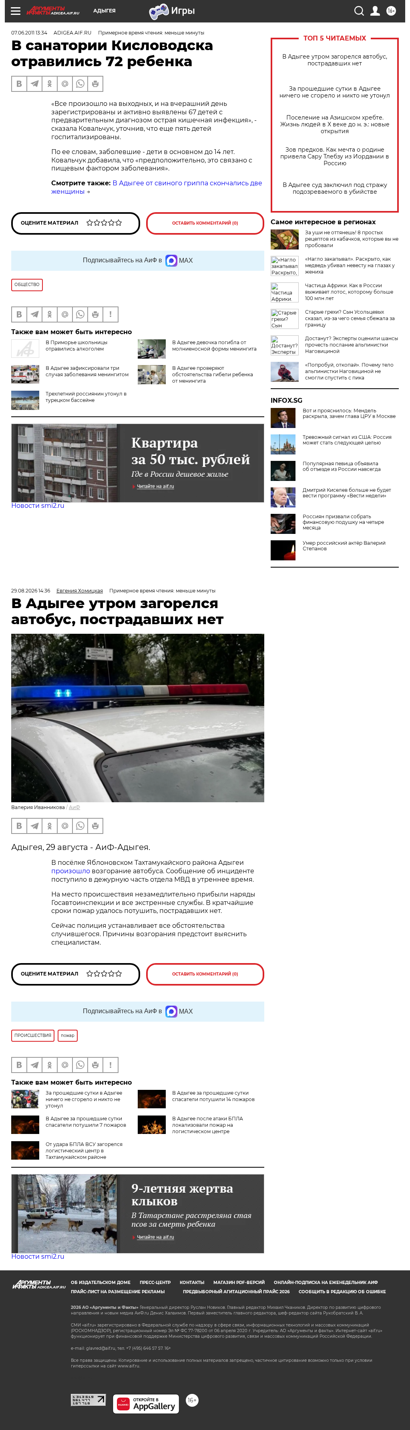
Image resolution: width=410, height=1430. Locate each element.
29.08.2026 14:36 (30, 591)
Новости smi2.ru (37, 505)
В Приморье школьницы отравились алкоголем (76, 345)
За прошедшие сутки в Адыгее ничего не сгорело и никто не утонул (334, 92)
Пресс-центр (155, 1282)
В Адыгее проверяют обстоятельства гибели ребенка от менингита (212, 374)
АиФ (74, 807)
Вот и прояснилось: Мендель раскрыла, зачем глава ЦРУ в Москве (349, 413)
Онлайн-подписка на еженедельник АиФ (326, 1282)
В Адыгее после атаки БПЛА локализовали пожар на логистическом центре (207, 1125)
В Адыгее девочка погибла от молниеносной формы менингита (214, 345)
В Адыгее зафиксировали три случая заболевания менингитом (87, 371)
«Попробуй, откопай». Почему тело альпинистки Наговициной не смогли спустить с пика (349, 371)
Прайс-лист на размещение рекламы (118, 1291)
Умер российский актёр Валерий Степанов (344, 546)
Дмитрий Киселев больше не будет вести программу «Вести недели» (347, 493)
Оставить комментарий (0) (205, 223)
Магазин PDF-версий (239, 1282)
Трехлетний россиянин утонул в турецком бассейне (86, 397)
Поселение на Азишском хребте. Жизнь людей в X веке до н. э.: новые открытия (335, 124)
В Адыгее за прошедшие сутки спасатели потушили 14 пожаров (213, 1096)
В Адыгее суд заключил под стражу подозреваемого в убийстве (335, 188)
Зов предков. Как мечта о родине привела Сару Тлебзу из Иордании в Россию (334, 156)
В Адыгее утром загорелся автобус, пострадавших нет (334, 60)
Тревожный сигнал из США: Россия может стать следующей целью (347, 440)
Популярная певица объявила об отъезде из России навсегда (342, 466)
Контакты (192, 1282)
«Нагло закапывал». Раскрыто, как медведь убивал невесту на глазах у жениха (350, 265)
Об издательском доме (101, 1282)
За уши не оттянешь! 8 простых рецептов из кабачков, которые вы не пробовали (351, 238)
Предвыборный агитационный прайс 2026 (236, 1291)
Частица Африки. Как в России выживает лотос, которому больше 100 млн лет (349, 291)
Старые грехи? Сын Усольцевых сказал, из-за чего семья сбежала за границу (350, 318)
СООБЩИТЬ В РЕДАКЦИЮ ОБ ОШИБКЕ (342, 1291)
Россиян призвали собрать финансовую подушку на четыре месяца (343, 522)
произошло (71, 871)
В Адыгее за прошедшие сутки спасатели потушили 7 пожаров (86, 1122)
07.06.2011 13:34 (29, 33)
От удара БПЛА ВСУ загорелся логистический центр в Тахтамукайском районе (84, 1150)
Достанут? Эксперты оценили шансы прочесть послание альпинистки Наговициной (351, 344)
